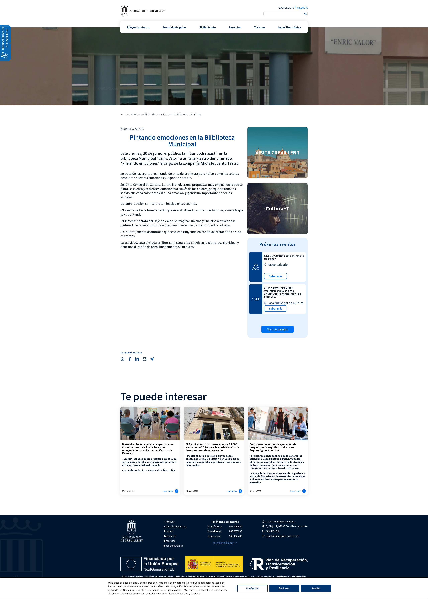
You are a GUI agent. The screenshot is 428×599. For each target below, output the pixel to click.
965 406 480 (235, 536)
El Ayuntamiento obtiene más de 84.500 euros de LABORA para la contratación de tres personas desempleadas (212, 447)
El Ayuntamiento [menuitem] (138, 27)
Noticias (137, 114)
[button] (122, 359)
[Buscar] (305, 13)
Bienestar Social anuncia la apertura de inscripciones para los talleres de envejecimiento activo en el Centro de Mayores (147, 448)
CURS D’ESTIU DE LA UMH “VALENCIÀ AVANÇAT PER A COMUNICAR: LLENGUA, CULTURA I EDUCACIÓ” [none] (283, 292)
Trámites (169, 521)
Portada (125, 114)
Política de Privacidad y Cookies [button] (182, 593)
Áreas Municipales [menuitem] (174, 27)
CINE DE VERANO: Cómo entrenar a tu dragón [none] (284, 257)
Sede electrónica (173, 545)
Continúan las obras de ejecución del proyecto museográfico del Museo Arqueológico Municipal (273, 447)
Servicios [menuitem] (235, 27)
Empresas (169, 540)
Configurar (252, 588)
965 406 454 (235, 526)
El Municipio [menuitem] (208, 27)
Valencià (302, 7)
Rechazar (284, 588)
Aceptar (316, 588)
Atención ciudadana (175, 526)
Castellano (286, 7)
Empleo (168, 531)
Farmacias (170, 536)
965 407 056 (235, 531)
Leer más (168, 491)
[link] (142, 11)
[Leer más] (176, 491)
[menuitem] (175, 521)
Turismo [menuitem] (259, 27)
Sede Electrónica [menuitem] (289, 27)
